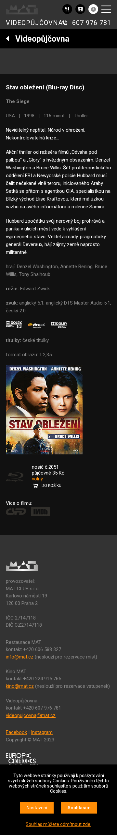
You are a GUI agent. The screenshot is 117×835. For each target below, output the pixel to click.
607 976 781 (91, 23)
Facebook (16, 732)
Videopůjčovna (39, 39)
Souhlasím (79, 807)
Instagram (42, 732)
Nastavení (37, 807)
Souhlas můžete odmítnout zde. (58, 824)
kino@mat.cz (20, 686)
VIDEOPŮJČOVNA (34, 23)
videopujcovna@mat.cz (31, 715)
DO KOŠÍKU (51, 485)
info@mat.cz (19, 657)
